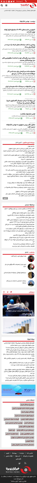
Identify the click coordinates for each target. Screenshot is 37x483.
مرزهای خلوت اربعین (27, 419)
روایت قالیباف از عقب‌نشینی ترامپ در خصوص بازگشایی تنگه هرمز (19, 359)
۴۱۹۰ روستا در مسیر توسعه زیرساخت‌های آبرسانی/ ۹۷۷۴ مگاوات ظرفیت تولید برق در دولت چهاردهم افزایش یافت (20, 351)
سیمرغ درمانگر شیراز (27, 405)
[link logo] (28, 5)
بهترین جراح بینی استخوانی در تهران (22, 437)
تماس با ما (30, 453)
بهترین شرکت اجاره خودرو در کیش (23, 408)
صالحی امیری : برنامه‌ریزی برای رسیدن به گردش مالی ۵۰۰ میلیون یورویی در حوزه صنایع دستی (20, 171)
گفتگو (26, 252)
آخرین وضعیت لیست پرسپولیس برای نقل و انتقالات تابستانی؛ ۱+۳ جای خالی (18, 167)
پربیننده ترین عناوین (28, 143)
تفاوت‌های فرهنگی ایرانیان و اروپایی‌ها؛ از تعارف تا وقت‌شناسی (20, 11)
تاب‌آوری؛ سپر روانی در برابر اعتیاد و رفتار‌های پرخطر (21, 363)
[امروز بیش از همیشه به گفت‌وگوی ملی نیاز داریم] (31, 267)
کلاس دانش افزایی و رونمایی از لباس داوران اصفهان (21, 149)
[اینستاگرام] (6, 1)
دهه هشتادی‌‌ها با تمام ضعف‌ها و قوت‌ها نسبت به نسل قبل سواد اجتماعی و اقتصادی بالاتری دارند (19, 225)
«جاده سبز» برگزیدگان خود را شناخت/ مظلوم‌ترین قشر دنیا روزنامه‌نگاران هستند (18, 59)
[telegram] (7, 292)
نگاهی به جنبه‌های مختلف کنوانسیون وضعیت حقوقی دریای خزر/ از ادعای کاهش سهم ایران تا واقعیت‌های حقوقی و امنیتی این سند (19, 371)
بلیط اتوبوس (30, 441)
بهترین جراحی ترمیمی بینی (14, 423)
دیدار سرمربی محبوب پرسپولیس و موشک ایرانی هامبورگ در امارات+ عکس (19, 188)
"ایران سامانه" (14, 481)
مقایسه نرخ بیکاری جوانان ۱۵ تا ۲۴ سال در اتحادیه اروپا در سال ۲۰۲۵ (18, 355)
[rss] (25, 463)
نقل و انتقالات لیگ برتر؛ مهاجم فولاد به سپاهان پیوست (20, 183)
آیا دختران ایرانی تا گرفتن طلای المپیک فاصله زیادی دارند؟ (20, 378)
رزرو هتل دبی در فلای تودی (25, 430)
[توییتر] (11, 1)
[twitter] (11, 292)
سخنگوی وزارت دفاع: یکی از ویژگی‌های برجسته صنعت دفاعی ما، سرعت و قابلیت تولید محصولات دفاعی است (19, 163)
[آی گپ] (1, 1)
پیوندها (14, 453)
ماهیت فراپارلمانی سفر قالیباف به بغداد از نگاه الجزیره (20, 215)
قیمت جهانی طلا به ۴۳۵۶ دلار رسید (25, 218)
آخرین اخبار (18, 143)
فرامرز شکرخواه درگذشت (27, 114)
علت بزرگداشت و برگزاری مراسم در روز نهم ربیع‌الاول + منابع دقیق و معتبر (19, 210)
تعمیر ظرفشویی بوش (27, 434)
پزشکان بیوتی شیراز (27, 412)
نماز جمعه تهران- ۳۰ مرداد (27, 159)
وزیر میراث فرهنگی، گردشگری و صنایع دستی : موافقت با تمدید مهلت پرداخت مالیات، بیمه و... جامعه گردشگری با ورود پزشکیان (18, 176)
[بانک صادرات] (18, 390)
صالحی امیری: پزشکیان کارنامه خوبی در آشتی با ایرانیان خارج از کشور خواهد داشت (18, 152)
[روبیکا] (14, 1)
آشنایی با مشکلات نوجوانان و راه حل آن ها (23, 244)
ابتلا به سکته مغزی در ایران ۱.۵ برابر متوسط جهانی (21, 237)
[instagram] (4, 292)
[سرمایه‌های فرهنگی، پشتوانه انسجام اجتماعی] (31, 275)
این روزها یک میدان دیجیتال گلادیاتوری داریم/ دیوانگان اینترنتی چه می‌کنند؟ (20, 102)
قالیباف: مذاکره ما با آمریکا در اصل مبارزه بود (23, 246)
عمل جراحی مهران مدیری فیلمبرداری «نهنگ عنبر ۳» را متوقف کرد (19, 241)
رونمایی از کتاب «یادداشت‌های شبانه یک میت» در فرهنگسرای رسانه (19, 46)
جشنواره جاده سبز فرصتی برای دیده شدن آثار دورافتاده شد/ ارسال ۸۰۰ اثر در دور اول (21, 72)
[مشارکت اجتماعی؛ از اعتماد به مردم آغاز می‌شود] (31, 283)
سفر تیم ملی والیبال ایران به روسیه (25, 185)
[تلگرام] (9, 1)
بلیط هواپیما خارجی (12, 434)
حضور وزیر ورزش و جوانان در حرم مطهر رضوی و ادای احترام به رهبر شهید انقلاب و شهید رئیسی (19, 156)
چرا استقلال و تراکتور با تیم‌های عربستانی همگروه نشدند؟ (20, 348)
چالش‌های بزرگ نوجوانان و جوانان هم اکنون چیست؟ (21, 376)
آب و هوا (17, 456)
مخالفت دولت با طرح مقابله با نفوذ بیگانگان (23, 213)
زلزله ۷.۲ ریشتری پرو (29, 180)
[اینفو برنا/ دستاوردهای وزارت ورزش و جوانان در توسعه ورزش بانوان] (18, 305)
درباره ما (22, 453)
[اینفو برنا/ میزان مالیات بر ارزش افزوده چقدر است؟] (18, 328)
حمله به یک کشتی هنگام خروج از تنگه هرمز (23, 235)
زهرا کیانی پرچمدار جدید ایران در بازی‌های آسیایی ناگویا (20, 220)
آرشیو (5, 198)
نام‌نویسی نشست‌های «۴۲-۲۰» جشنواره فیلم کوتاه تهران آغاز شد (19, 31)
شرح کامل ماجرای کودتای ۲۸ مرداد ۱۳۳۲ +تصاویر (21, 222)
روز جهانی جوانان (30, 367)
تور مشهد (12, 430)
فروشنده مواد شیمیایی (11, 419)
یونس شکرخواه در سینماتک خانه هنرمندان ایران (20, 86)
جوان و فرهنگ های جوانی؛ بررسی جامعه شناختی (22, 345)
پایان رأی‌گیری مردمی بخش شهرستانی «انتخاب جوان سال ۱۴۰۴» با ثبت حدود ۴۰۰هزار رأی (20, 195)
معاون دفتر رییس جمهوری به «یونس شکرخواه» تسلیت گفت (20, 126)
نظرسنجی (18, 459)
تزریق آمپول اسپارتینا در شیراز (24, 415)
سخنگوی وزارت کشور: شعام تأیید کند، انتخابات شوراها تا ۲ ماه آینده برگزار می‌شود (19, 232)
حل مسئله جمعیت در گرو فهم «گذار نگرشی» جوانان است (20, 229)
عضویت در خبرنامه (28, 456)
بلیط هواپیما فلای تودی (26, 426)
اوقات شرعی (9, 456)
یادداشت (31, 252)
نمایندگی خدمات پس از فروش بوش (23, 445)
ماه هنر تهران (31, 146)
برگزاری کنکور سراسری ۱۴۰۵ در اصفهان (24, 192)
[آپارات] (4, 1)
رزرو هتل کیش (29, 423)
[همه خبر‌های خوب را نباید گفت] (31, 258)
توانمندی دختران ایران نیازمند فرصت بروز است (22, 365)
